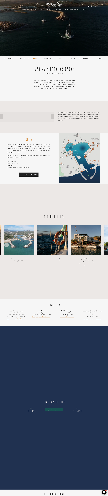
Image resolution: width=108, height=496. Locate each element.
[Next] (101, 245)
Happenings (59, 9)
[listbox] (92, 7)
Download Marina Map (29, 174)
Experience (25, 9)
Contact (84, 9)
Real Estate (33, 9)
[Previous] (6, 245)
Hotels (42, 9)
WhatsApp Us (77, 411)
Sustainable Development (72, 9)
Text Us (31, 411)
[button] (1, 116)
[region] (54, 245)
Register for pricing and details (54, 410)
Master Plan (49, 9)
